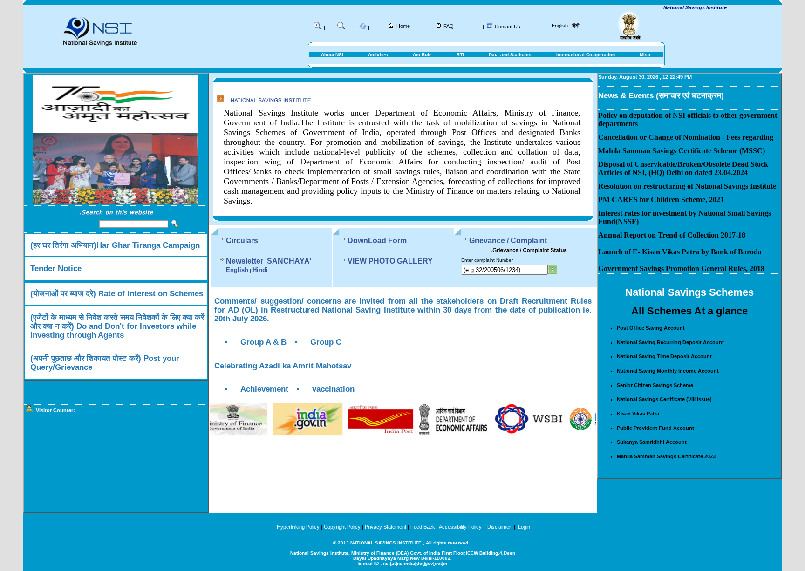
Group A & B (263, 342)
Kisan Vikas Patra (638, 413)
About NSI (332, 54)
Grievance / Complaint (508, 241)
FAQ (448, 26)
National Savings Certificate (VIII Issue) (664, 399)
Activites (378, 54)
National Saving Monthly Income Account (668, 371)
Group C (325, 342)
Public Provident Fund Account (655, 428)
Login (524, 527)
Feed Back (422, 527)
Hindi (260, 269)
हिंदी (575, 25)
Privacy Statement (385, 527)
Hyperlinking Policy (298, 527)
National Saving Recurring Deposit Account (670, 342)
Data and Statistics (510, 54)
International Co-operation (585, 54)
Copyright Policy (342, 527)
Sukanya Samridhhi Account (652, 442)
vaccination (333, 389)
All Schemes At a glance (689, 311)
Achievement (264, 389)
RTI (460, 54)
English (560, 25)
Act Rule (422, 54)
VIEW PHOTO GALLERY (390, 261)
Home (403, 26)
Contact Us (507, 26)
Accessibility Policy (461, 527)
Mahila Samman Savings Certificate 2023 (666, 456)
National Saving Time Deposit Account (664, 356)
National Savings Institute (679, 7)
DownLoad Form (377, 241)
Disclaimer (499, 527)
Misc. (646, 54)
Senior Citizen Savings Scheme (655, 385)
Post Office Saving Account (651, 328)
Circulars (242, 241)
